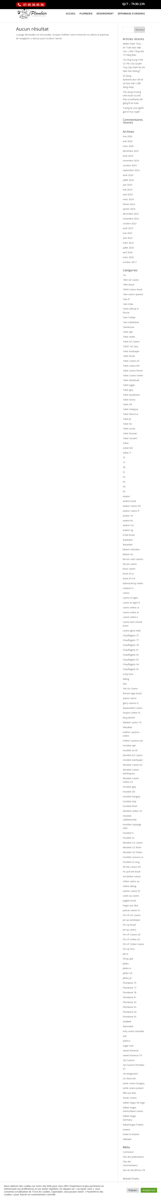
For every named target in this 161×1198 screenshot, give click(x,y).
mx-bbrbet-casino (132, 876)
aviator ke (128, 520)
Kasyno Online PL (132, 712)
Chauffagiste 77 (131, 640)
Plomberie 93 (129, 1007)
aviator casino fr (131, 510)
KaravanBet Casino (132, 707)
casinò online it (130, 617)
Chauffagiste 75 (131, 635)
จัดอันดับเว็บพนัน (131, 1178)
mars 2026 (128, 146)
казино (126, 1129)
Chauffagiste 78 (131, 645)
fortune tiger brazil (132, 693)
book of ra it (129, 578)
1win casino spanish (133, 294)
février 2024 (129, 204)
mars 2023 (128, 242)
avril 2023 (128, 237)
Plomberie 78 (129, 992)
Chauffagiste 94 (131, 664)
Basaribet (128, 544)
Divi (125, 683)
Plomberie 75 (129, 982)
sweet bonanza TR (132, 1055)
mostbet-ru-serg (131, 861)
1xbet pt (127, 418)
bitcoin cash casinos (133, 559)
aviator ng (128, 530)
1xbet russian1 (130, 438)
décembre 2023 (131, 213)
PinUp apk (128, 958)
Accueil (71, 14)
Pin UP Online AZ (131, 939)
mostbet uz (128, 837)
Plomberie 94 (129, 1011)
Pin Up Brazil (129, 924)
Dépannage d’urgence (131, 14)
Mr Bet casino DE (132, 866)
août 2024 (128, 175)
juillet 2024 (128, 179)
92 (124, 476)
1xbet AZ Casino (131, 341)
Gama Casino (129, 698)
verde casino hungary (133, 1083)
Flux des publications (133, 1156)
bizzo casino (129, 568)
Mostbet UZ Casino (133, 842)
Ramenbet (128, 1026)
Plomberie (86, 14)
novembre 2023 (131, 218)
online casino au (131, 881)
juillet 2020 (128, 247)
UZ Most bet (129, 1078)
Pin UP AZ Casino (132, 915)
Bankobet (128, 539)
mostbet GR (129, 791)
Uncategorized (130, 1073)
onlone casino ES (131, 891)
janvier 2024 (129, 208)
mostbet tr (128, 832)
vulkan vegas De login (134, 1102)
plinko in (127, 968)
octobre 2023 (129, 223)
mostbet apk (129, 745)
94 (124, 486)
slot (125, 1036)
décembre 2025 (131, 150)
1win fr (126, 299)
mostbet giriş (129, 786)
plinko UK (127, 973)
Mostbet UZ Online (132, 852)
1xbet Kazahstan (131, 394)
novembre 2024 (131, 160)
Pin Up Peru (129, 948)
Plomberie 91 (129, 997)
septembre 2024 (131, 170)
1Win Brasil (128, 284)
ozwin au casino (131, 895)
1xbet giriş (128, 389)
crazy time (128, 674)
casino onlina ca (131, 607)
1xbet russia (129, 428)
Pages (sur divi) (130, 905)
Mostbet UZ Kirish (132, 847)
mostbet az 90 (130, 750)
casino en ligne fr (131, 602)
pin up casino (129, 929)
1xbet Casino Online (133, 375)
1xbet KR (127, 404)
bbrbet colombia (131, 549)
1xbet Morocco (130, 414)
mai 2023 (127, 233)
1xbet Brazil (129, 355)
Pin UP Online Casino (133, 944)
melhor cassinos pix (133, 740)
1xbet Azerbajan (131, 351)
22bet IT (127, 452)
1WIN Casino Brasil (132, 289)
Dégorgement (105, 14)
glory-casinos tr (131, 703)
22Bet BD (128, 447)
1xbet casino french (133, 370)
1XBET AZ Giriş (130, 346)
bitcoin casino (130, 563)
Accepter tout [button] (149, 1190)
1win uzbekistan (131, 322)
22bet (126, 443)
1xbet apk (128, 331)
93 (124, 481)
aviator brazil (129, 501)
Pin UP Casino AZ (132, 934)
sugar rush (128, 1045)
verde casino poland (133, 1088)
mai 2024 (127, 189)
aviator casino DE (132, 505)
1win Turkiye (129, 317)
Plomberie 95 (129, 1016)
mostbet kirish (130, 806)
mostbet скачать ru (133, 857)
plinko (126, 963)
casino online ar (131, 612)
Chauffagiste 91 (131, 649)
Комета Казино (131, 1134)
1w (124, 274)
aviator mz (128, 525)
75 (124, 457)
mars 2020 (128, 257)
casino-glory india (132, 630)
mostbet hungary (131, 796)
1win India (128, 304)
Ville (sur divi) (129, 1092)
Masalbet (127, 727)
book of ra (128, 573)
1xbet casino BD (131, 365)
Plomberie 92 (129, 1002)
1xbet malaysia (130, 409)
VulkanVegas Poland (133, 1124)
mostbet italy (129, 801)
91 (124, 472)
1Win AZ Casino (131, 279)
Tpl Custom (129, 1060)
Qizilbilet (127, 1021)
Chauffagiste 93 (131, 659)
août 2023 (128, 228)
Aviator (126, 496)
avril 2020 (128, 252)
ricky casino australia (133, 1031)
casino (126, 592)
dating (126, 678)
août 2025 (128, 155)
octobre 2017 (129, 262)
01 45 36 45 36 (33, 5)
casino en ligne (130, 597)
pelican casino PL (131, 910)
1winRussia (128, 327)
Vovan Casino (130, 1097)
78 (124, 467)
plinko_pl (127, 977)
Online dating (129, 886)
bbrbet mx (128, 554)
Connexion (128, 1151)
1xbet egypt (129, 385)
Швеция (127, 1139)
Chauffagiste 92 (131, 654)
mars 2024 (128, 199)
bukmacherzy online (133, 583)
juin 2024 (127, 184)
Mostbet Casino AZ (132, 764)
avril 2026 (128, 141)
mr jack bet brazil (131, 871)
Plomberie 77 (129, 987)
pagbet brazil (129, 900)
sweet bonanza (130, 1050)
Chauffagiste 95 (131, 669)
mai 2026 (127, 136)
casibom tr (128, 588)
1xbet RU (127, 423)
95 (124, 491)
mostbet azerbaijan (133, 759)
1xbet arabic (129, 336)
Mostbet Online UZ (132, 810)
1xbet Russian (130, 433)
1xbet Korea (129, 399)
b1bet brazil (129, 534)
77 (124, 462)
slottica (126, 1040)
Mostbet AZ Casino (132, 755)
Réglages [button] (132, 1190)
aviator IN (128, 515)
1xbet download (131, 380)
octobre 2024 (129, 165)
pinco (125, 953)
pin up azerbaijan (131, 919)
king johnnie (129, 717)
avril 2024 (128, 194)
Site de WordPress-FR (134, 1170)
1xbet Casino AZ (131, 360)
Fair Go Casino (130, 688)
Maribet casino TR (132, 722)
